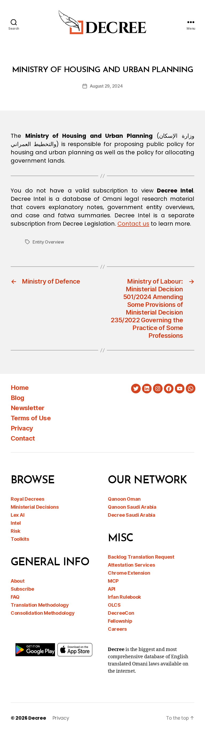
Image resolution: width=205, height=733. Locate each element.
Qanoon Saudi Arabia (132, 507)
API (111, 589)
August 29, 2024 (106, 86)
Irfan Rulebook (124, 597)
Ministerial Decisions (34, 507)
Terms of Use (31, 418)
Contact (23, 438)
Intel (16, 523)
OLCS (114, 605)
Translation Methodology (40, 605)
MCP (113, 581)
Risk (15, 531)
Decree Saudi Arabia (131, 515)
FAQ (15, 597)
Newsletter (27, 408)
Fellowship (120, 621)
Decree (37, 718)
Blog (17, 398)
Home (20, 387)
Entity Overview (48, 242)
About (18, 581)
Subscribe (22, 589)
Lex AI (17, 515)
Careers (117, 629)
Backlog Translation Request (141, 557)
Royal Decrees (27, 499)
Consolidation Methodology (42, 613)
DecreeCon (121, 613)
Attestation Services (131, 565)
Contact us (133, 224)
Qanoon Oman (124, 499)
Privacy (22, 428)
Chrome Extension (129, 573)
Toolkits (20, 539)
